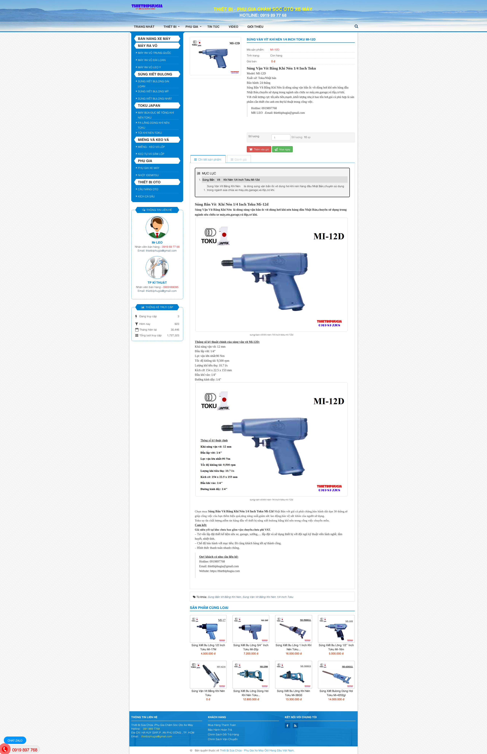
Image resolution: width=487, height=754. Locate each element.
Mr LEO (157, 242)
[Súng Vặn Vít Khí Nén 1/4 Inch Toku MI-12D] (215, 55)
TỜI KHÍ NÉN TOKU (150, 132)
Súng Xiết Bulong (155, 74)
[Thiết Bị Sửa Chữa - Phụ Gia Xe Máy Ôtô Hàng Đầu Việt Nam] (146, 7)
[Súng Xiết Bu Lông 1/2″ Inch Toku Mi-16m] (336, 628)
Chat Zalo (15, 740)
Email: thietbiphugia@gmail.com (157, 250)
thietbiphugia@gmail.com (156, 736)
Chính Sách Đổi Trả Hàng (223, 734)
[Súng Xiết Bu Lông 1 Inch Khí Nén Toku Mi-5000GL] (293, 628)
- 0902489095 (170, 287)
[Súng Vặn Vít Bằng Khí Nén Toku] (208, 674)
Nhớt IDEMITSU (148, 175)
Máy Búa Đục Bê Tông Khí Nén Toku (156, 113)
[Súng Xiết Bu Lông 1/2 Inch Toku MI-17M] (208, 628)
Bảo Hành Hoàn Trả (220, 729)
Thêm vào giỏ (261, 149)
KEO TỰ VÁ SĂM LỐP (151, 153)
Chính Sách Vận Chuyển (223, 739)
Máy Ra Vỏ (147, 45)
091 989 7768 (151, 728)
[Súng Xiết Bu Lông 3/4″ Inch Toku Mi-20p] (251, 628)
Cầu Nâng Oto (148, 189)
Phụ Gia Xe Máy (148, 167)
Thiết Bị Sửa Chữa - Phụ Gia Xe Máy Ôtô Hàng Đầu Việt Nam (257, 750)
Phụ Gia (145, 160)
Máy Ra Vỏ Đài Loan (152, 60)
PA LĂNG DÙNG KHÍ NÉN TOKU (153, 123)
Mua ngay (284, 149)
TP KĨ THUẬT (157, 282)
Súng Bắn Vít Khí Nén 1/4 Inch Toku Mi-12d (231, 179)
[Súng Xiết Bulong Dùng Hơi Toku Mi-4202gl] (336, 674)
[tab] (208, 159)
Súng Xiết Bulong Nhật (155, 98)
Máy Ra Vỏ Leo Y (149, 67)
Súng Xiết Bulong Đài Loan (153, 81)
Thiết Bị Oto (149, 182)
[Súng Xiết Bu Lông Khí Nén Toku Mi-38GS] (293, 674)
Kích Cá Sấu (146, 196)
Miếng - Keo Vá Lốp (151, 146)
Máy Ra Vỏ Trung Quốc (154, 52)
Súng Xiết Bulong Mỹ (153, 91)
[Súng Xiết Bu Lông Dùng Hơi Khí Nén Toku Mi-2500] (251, 674)
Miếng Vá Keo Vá (153, 139)
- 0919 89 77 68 (170, 246)
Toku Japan (149, 105)
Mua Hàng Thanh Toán (222, 724)
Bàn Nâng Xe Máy (154, 38)
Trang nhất (144, 26)
